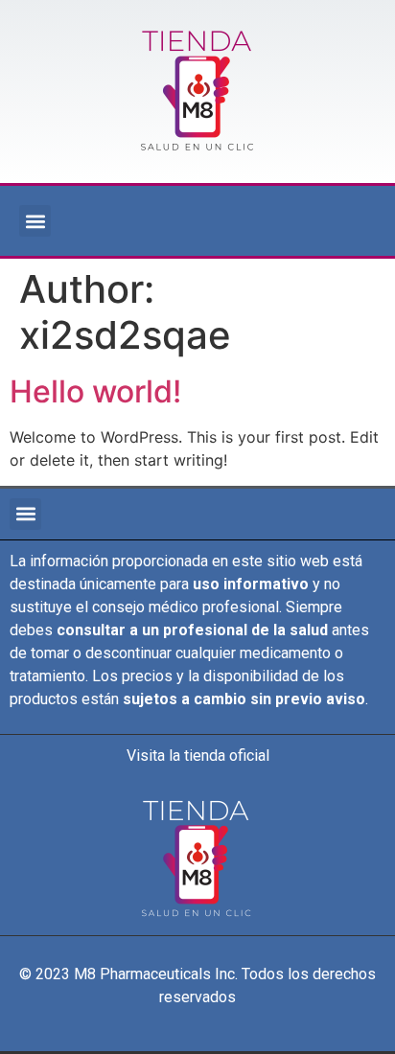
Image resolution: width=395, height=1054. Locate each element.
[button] (35, 221)
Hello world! (95, 391)
